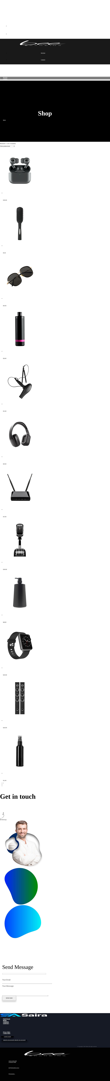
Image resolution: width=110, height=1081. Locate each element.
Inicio (4, 120)
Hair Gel (4, 355)
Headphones (5, 461)
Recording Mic (6, 566)
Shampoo (5, 619)
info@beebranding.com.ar (14, 1067)
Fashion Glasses (6, 302)
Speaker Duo (5, 724)
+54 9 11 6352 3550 (13, 1061)
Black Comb (5, 250)
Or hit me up (3, 819)
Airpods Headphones (7, 197)
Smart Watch (5, 672)
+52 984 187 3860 (12, 1062)
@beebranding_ (12, 1073)
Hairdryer (5, 408)
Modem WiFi (5, 513)
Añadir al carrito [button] (7, 194)
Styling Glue (5, 777)
